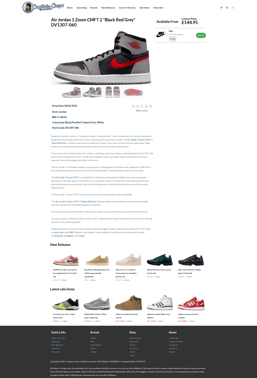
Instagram (68, 235)
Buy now (201, 35)
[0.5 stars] (133, 106)
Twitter (81, 235)
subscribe (58, 232)
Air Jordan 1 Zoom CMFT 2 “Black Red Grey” (76, 201)
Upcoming (81, 7)
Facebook (58, 235)
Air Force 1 (134, 348)
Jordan (93, 352)
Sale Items (144, 7)
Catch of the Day (127, 7)
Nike (92, 341)
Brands (94, 7)
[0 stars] (130, 106)
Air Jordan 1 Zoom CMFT (67, 177)
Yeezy (132, 355)
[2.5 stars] (142, 106)
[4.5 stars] (150, 106)
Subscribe (158, 7)
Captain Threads (176, 341)
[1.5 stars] (137, 106)
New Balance (96, 345)
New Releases (108, 7)
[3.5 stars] (146, 106)
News (70, 7)
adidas (93, 338)
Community (174, 338)
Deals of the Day (58, 338)
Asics (93, 348)
